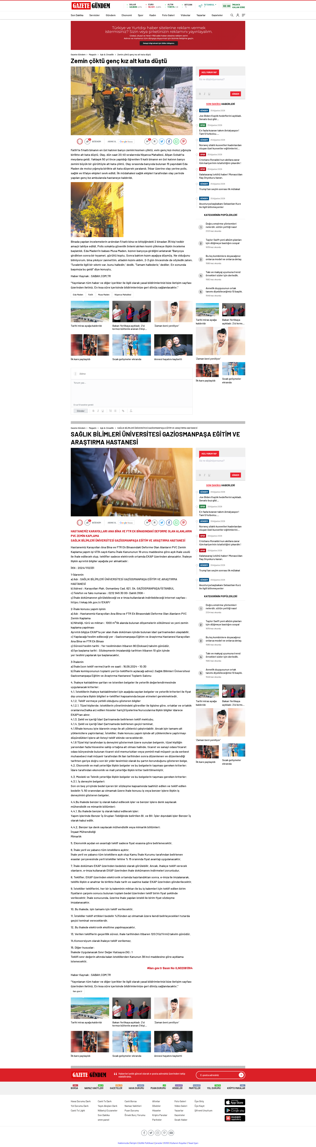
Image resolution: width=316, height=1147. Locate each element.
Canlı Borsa (131, 1101)
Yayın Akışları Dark (107, 1105)
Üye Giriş (199, 1101)
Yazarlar (201, 15)
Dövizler (156, 1105)
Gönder (81, 410)
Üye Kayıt (200, 1105)
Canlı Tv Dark (105, 1101)
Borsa (74, 1087)
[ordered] (110, 411)
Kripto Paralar (236, 1087)
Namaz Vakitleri (93, 1087)
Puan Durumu (158, 1087)
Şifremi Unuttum (203, 1110)
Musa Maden (103, 294)
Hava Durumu (136, 1087)
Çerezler (158, 1143)
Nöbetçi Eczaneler (108, 1110)
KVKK (166, 1143)
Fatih (90, 294)
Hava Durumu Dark (81, 1101)
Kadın (152, 15)
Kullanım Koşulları (178, 1143)
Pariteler (194, 1087)
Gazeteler (217, 15)
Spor (140, 15)
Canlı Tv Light (78, 1110)
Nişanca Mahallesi (123, 294)
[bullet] (115, 411)
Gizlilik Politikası (145, 1143)
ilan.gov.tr (77, 991)
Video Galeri (180, 1105)
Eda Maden (78, 294)
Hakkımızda (123, 1143)
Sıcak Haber (180, 1119)
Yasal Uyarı (193, 1143)
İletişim (133, 1143)
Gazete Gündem (78, 54)
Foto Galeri (168, 15)
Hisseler (177, 1087)
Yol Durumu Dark (80, 1105)
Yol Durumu (214, 1087)
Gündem (111, 15)
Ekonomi (127, 15)
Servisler (94, 15)
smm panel (103, 1119)
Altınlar (156, 1101)
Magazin (92, 54)
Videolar (185, 15)
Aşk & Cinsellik (107, 54)
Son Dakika (77, 15)
